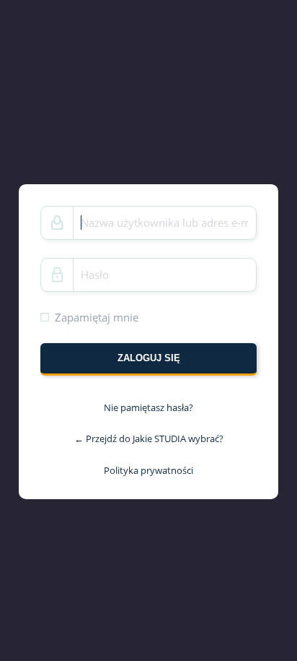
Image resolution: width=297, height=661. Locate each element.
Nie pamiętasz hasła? (148, 407)
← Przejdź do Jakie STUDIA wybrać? (148, 438)
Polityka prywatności (148, 470)
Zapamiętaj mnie (96, 316)
